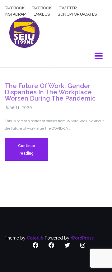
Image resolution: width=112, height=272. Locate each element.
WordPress (82, 237)
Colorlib (35, 237)
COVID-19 (40, 66)
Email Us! (42, 14)
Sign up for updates (77, 14)
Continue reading (33, 152)
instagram (15, 14)
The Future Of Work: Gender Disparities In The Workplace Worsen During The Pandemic (50, 92)
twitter (68, 7)
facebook (14, 7)
